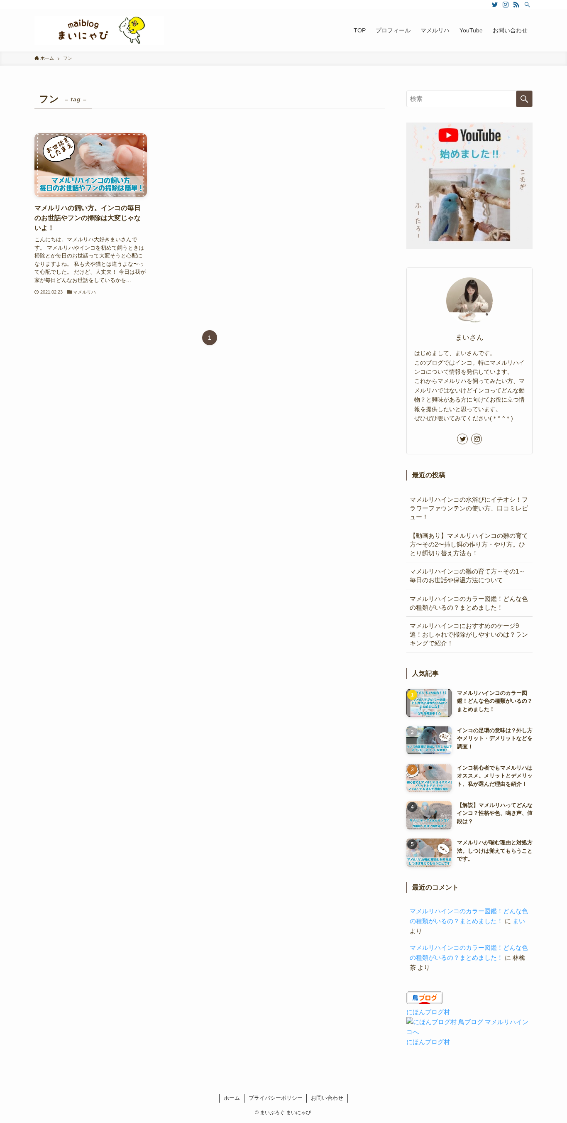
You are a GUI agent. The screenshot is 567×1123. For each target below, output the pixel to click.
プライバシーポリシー (276, 1098)
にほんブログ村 (428, 1011)
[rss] (516, 4)
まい (519, 920)
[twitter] (494, 4)
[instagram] (505, 4)
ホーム (232, 1098)
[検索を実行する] (524, 99)
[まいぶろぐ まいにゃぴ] (99, 30)
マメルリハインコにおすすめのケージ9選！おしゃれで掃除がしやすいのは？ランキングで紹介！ (469, 634)
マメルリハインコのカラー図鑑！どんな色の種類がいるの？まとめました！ (469, 603)
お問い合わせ (327, 1098)
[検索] (527, 4)
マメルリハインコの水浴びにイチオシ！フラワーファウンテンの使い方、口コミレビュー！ (469, 508)
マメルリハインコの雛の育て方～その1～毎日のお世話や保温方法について (467, 576)
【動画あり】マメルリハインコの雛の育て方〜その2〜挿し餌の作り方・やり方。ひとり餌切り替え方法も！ (469, 544)
